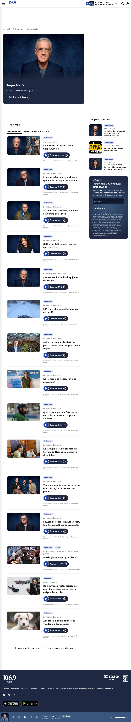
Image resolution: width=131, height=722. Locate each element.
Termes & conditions (11, 689)
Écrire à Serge (20, 97)
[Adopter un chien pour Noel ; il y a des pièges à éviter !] (23, 621)
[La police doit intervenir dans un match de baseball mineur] (95, 130)
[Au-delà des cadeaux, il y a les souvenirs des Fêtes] (23, 210)
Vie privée (24, 689)
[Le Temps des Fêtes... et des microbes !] (23, 379)
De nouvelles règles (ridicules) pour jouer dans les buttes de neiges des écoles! (60, 589)
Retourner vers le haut (62, 648)
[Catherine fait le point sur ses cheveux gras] (23, 244)
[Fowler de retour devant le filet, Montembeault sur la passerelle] (23, 522)
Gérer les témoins (47, 689)
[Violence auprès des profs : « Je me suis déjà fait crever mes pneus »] (23, 485)
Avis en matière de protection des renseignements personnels (106, 224)
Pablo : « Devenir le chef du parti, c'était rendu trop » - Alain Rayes (61, 345)
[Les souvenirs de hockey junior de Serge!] (23, 277)
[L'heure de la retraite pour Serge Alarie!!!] (23, 145)
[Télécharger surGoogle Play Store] (30, 703)
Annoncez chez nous (105, 689)
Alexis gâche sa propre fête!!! (59, 557)
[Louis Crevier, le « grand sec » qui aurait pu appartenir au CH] (23, 177)
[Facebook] (4, 695)
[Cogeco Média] (111, 679)
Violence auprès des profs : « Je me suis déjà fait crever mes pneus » (61, 488)
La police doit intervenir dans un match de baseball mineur (115, 133)
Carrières (91, 689)
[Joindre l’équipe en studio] (116, 3)
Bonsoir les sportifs (104, 4)
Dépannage (34, 689)
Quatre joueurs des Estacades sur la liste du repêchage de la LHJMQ (60, 415)
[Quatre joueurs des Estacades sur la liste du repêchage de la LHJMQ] (23, 412)
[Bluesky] (9, 695)
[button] (12, 717)
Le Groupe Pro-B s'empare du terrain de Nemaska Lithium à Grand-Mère (60, 451)
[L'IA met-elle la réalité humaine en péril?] (23, 309)
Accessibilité (61, 689)
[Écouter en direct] (87, 3)
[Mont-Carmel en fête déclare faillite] (95, 147)
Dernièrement (14, 131)
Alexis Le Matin (73, 161)
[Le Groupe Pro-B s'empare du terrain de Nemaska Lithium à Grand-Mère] (23, 449)
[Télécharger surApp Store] (11, 703)
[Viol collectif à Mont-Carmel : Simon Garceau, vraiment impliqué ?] (95, 164)
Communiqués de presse (77, 689)
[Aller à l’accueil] (12, 4)
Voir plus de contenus (29, 648)
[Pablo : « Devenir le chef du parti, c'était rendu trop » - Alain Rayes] (23, 342)
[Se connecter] (127, 3)
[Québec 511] (125, 681)
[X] (14, 695)
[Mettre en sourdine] (111, 717)
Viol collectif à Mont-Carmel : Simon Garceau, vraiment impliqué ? (115, 167)
